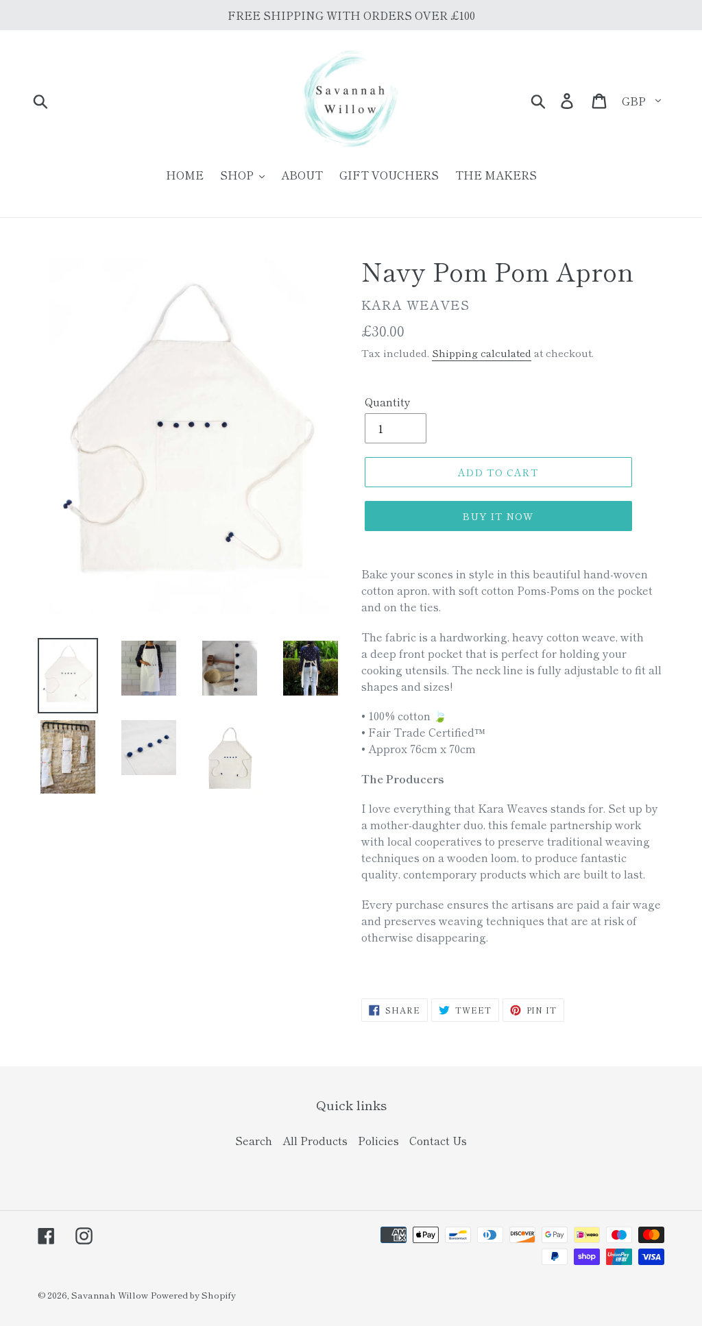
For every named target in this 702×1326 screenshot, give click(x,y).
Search (253, 1140)
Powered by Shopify (193, 1294)
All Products (315, 1140)
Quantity (388, 401)
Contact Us (438, 1140)
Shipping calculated (481, 352)
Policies (378, 1140)
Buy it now (498, 516)
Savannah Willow (109, 1294)
